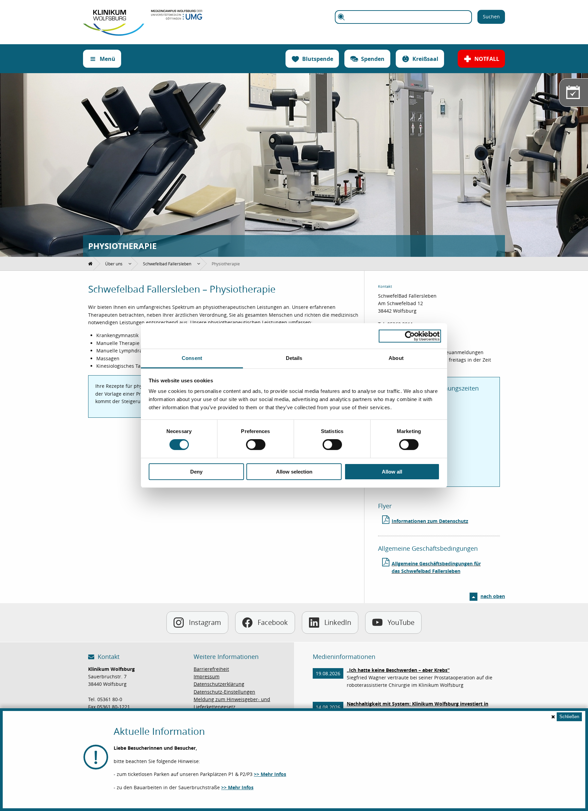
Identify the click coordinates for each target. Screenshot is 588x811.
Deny (196, 472)
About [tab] (396, 358)
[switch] (255, 444)
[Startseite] (113, 13)
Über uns (113, 263)
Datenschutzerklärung (219, 684)
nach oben (492, 596)
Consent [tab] (192, 358)
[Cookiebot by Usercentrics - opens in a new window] (410, 336)
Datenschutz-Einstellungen (224, 692)
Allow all (392, 472)
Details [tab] (294, 358)
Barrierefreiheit (211, 669)
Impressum (206, 676)
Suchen (491, 16)
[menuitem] (90, 263)
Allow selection (294, 472)
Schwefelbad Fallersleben (167, 263)
